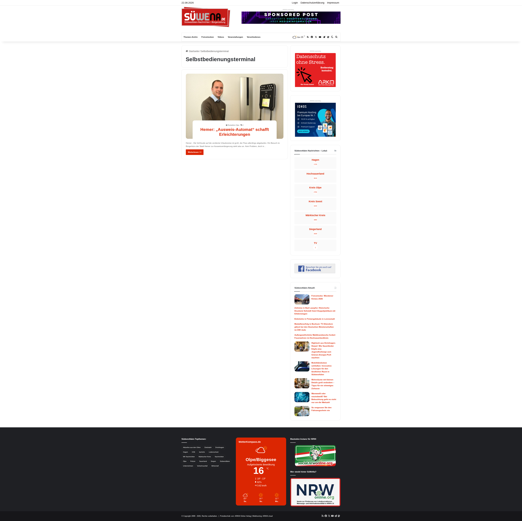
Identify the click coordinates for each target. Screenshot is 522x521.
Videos (221, 37)
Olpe (185, 461)
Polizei (192, 461)
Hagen (185, 452)
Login (295, 2)
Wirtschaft (215, 466)
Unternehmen (188, 466)
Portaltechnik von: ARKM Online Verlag (235, 516)
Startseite (193, 51)
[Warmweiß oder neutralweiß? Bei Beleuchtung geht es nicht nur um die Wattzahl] (301, 397)
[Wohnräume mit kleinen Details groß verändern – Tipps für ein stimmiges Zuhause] (301, 383)
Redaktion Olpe (233, 125)
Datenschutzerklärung (312, 2)
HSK (193, 452)
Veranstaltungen (235, 37)
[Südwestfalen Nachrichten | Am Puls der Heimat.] (205, 17)
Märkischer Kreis (205, 457)
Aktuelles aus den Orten (192, 447)
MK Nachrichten (189, 457)
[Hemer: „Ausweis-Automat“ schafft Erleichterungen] (235, 106)
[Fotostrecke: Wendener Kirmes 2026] (301, 299)
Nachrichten (219, 457)
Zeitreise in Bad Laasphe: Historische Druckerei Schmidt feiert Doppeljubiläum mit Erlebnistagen (314, 311)
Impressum (333, 2)
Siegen (213, 461)
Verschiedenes (253, 37)
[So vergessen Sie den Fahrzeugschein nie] (301, 411)
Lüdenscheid (213, 452)
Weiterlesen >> (194, 152)
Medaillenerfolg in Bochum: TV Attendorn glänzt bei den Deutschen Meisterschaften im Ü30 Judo (314, 327)
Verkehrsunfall (202, 466)
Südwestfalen (225, 461)
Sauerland (203, 461)
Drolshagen (219, 447)
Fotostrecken (207, 37)
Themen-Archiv (191, 37)
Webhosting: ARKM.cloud (262, 516)
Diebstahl (208, 447)
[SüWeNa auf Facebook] (314, 272)
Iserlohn (202, 452)
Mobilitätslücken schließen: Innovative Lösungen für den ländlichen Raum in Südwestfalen (321, 369)
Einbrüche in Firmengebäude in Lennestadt (314, 319)
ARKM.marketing (288, 9)
